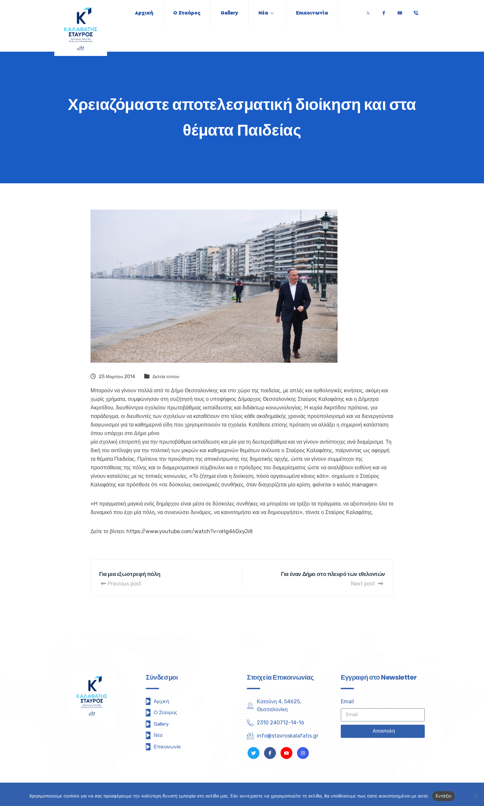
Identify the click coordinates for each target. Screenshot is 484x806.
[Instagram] (302, 753)
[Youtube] (399, 11)
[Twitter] (368, 11)
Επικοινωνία (312, 13)
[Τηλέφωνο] (416, 11)
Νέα (263, 13)
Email (347, 701)
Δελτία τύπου (165, 376)
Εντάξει (444, 795)
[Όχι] (475, 796)
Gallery (229, 13)
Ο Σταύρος (187, 13)
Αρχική (144, 13)
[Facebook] (383, 11)
